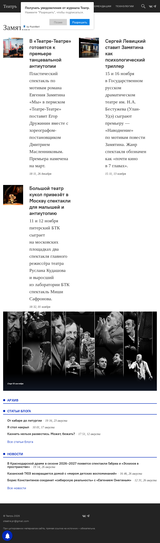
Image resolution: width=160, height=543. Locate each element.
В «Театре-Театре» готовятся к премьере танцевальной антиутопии (50, 53)
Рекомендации (100, 6)
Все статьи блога (20, 442)
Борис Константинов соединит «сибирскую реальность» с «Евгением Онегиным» (69, 480)
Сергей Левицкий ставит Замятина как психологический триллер (125, 53)
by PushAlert (33, 26)
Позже (58, 22)
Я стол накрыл (18, 427)
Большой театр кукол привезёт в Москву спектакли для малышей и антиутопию (50, 200)
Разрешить (79, 22)
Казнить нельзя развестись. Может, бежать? (41, 434)
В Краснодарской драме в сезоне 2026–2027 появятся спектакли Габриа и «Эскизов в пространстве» (73, 465)
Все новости (16, 488)
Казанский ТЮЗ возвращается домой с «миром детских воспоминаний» (62, 473)
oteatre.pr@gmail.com (16, 521)
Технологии (125, 6)
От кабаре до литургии (24, 420)
